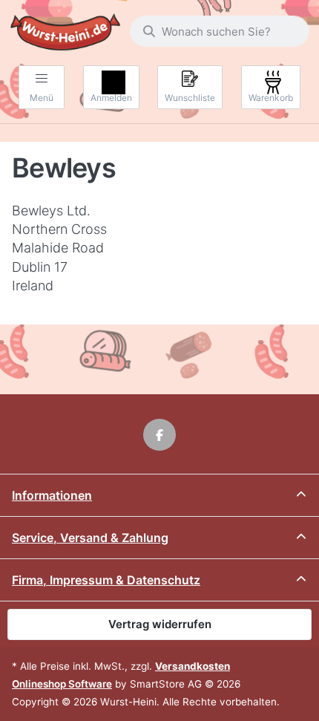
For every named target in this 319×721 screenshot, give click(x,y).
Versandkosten (192, 666)
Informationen (52, 495)
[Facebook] (159, 435)
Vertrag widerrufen (159, 624)
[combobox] (219, 31)
